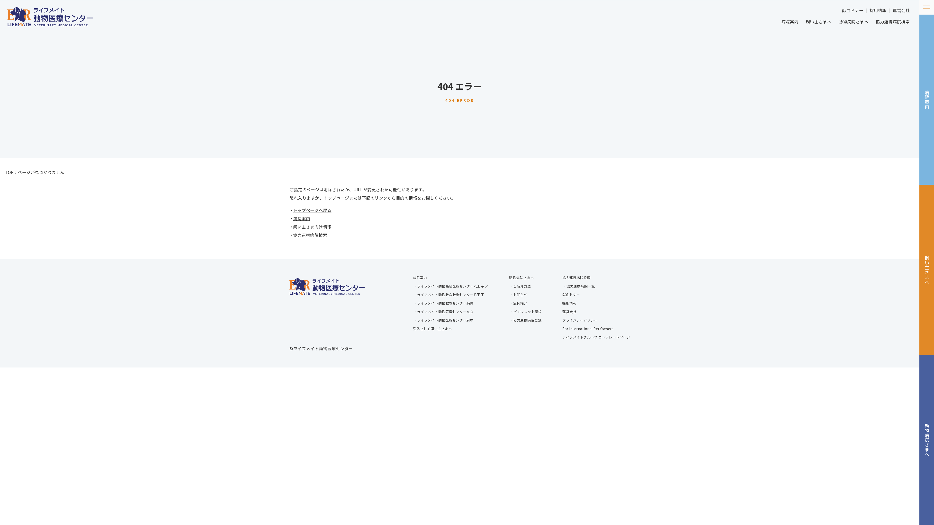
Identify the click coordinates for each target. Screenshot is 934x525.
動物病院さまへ (854, 21)
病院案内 (790, 21)
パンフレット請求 (527, 311)
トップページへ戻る (312, 210)
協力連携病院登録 (527, 320)
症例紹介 (520, 303)
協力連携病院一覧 (580, 286)
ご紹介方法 (522, 286)
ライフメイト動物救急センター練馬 (445, 303)
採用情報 (878, 10)
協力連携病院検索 (893, 21)
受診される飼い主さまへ (432, 328)
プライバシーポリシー (580, 320)
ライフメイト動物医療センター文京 (445, 311)
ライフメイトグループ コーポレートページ (596, 337)
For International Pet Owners (587, 328)
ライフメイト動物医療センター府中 (445, 320)
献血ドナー (852, 10)
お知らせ (520, 294)
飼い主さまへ (818, 21)
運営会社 (901, 10)
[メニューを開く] (926, 7)
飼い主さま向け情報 (312, 227)
